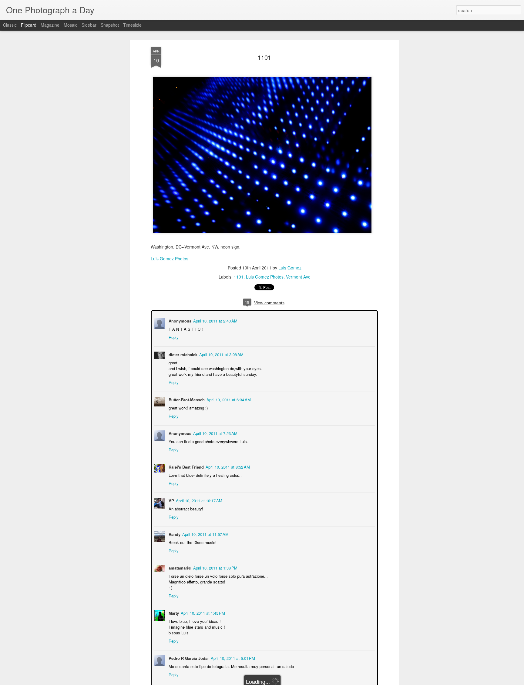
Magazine (50, 25)
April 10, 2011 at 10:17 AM (198, 500)
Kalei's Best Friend (185, 466)
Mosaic (70, 25)
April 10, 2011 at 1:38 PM (215, 567)
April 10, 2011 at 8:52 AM (227, 466)
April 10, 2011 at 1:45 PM (202, 612)
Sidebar (89, 25)
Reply (173, 336)
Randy (174, 533)
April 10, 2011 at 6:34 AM (228, 399)
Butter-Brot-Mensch (186, 399)
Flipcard (28, 25)
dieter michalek (182, 354)
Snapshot (110, 25)
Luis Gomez (289, 268)
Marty (173, 612)
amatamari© (179, 567)
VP (170, 500)
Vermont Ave (298, 277)
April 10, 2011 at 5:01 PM (232, 657)
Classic (10, 25)
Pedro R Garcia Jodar (188, 657)
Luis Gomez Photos (169, 259)
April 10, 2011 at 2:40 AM (215, 320)
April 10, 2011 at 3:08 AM (221, 354)
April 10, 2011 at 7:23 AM (215, 433)
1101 (264, 57)
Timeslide (132, 25)
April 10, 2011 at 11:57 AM (205, 533)
